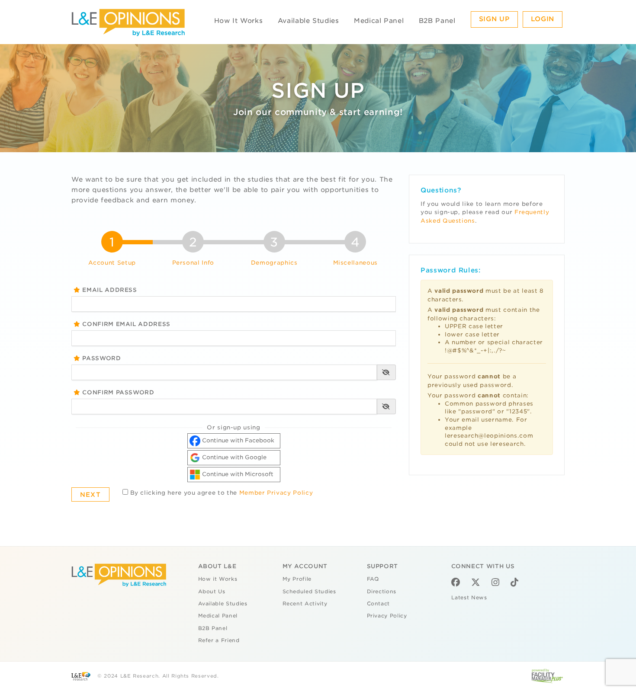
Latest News (469, 598)
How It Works (238, 21)
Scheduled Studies (309, 592)
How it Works (218, 579)
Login (542, 19)
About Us (211, 592)
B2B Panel (437, 21)
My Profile (297, 579)
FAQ (373, 579)
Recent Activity (305, 604)
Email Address (108, 290)
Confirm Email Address (125, 324)
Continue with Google (233, 457)
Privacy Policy (387, 616)
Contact (378, 604)
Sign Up (494, 19)
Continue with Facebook (237, 440)
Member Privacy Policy (276, 492)
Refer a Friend (219, 640)
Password (100, 358)
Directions (382, 592)
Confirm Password (117, 392)
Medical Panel (379, 21)
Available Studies (308, 21)
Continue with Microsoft (236, 474)
